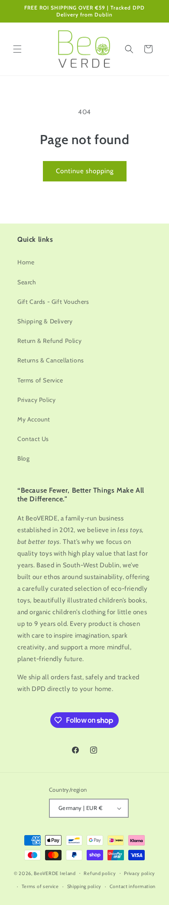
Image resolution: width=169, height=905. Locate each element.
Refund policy (100, 873)
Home (25, 262)
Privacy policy (139, 873)
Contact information (133, 886)
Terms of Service (40, 380)
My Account (33, 419)
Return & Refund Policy (49, 341)
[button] (17, 49)
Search (26, 282)
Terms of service (40, 886)
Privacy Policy (36, 400)
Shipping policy (84, 886)
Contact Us (33, 439)
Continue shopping (85, 171)
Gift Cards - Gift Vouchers (53, 302)
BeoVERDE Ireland (55, 873)
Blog (23, 458)
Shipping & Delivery (44, 321)
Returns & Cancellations (50, 360)
